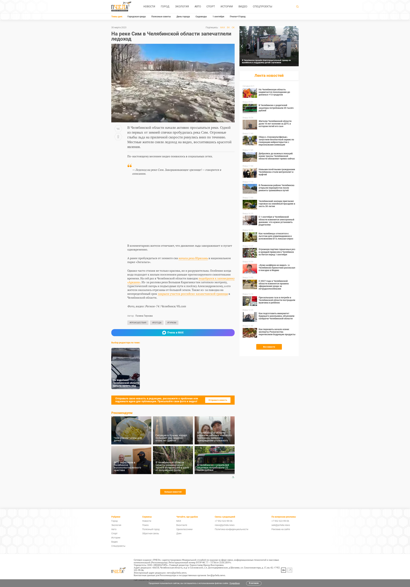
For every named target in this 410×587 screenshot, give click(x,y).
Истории (227, 6)
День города (183, 16)
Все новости (269, 347)
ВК (228, 27)
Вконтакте (181, 525)
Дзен (178, 533)
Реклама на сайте (280, 529)
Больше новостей (172, 492)
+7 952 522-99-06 (223, 521)
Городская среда (136, 16)
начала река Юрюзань (193, 258)
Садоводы (201, 16)
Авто (198, 6)
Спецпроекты (262, 6)
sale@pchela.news (280, 525)
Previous (241, 46)
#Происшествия (138, 323)
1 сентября (218, 16)
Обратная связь (150, 533)
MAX (222, 27)
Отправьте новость (218, 400)
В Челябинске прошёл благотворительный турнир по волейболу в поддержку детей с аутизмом (266, 61)
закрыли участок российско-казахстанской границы (193, 294)
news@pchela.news (224, 525)
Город (165, 6)
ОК (233, 27)
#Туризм (171, 323)
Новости (149, 6)
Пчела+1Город (238, 16)
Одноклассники (184, 529)
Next (296, 46)
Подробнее (235, 583)
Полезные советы (161, 16)
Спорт (210, 6)
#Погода (156, 323)
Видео (242, 6)
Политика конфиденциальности (231, 529)
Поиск (145, 525)
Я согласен (254, 583)
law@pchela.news (216, 575)
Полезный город (151, 529)
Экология (182, 6)
